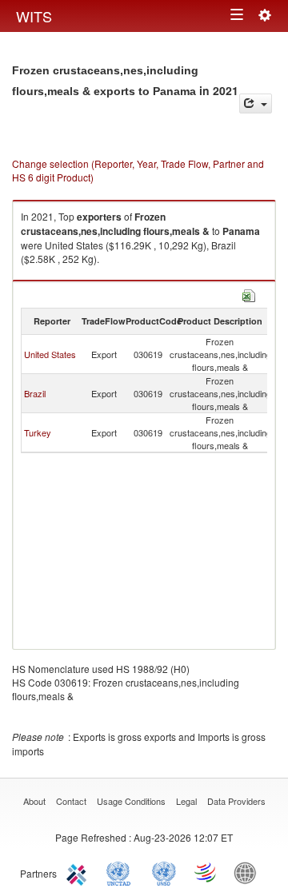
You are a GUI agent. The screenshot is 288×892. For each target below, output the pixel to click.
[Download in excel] (248, 294)
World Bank (249, 872)
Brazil (35, 393)
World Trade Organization (206, 872)
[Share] (255, 103)
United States (50, 354)
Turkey (37, 432)
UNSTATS (164, 872)
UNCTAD (122, 872)
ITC (79, 872)
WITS (34, 16)
